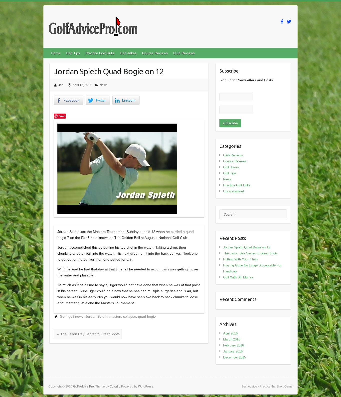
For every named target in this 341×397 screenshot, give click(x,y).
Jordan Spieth (96, 316)
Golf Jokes (128, 53)
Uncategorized (233, 191)
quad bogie (147, 316)
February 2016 (233, 345)
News (103, 85)
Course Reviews (155, 53)
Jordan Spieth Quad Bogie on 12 (246, 247)
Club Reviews (184, 53)
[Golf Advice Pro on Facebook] (282, 22)
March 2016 (231, 339)
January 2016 (233, 351)
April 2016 (230, 333)
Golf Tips (73, 53)
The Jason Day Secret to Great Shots (88, 334)
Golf (63, 316)
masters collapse (122, 316)
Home (55, 53)
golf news (75, 316)
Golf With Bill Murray (238, 277)
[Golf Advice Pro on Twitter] (289, 22)
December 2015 (234, 357)
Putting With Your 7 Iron (240, 259)
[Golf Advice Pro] (93, 28)
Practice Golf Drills (99, 53)
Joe (60, 85)
